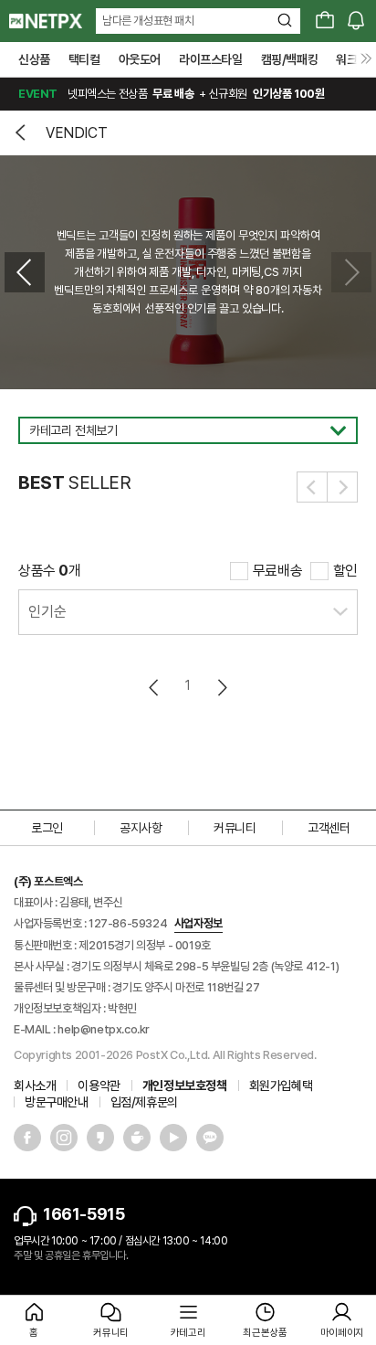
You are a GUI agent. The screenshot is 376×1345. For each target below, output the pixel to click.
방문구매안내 (57, 1102)
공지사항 (141, 828)
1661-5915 (83, 1213)
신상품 (34, 59)
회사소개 (35, 1085)
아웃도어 (140, 59)
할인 (345, 570)
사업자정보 (198, 923)
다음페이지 (221, 688)
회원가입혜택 (281, 1085)
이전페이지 (155, 688)
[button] (25, 272)
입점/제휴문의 (144, 1102)
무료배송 (277, 570)
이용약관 (99, 1085)
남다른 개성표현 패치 (148, 20)
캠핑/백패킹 (290, 59)
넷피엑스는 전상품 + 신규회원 (171, 94)
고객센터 (329, 828)
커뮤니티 (235, 828)
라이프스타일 (211, 59)
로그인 (47, 828)
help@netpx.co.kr (103, 1029)
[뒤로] (23, 132)
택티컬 (84, 59)
